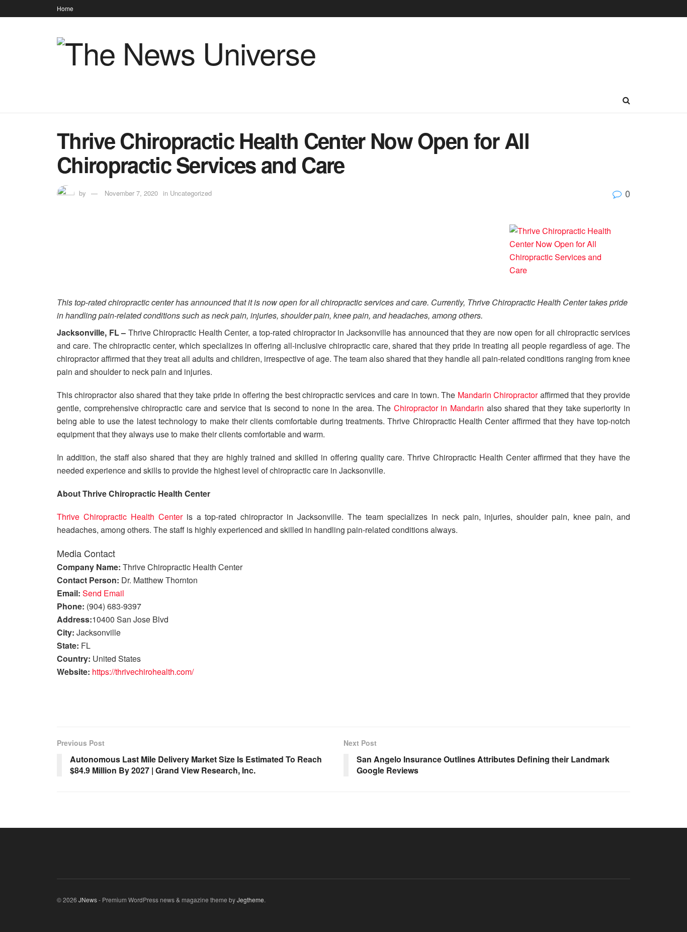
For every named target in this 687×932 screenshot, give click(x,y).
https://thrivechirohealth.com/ (143, 671)
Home (65, 8)
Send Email (103, 593)
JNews (87, 899)
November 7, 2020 (131, 193)
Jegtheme (250, 899)
